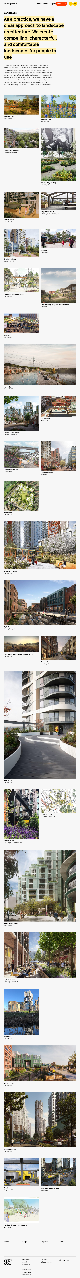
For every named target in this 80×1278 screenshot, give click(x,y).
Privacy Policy (44, 1259)
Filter (59, 4)
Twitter (65, 1260)
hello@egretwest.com (27, 1261)
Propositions (54, 4)
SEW (12, 1262)
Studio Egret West (10, 4)
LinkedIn (69, 1260)
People (45, 4)
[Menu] (75, 4)
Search (71, 4)
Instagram (61, 1260)
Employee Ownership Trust (47, 1261)
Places (39, 4)
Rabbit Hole (49, 1262)
